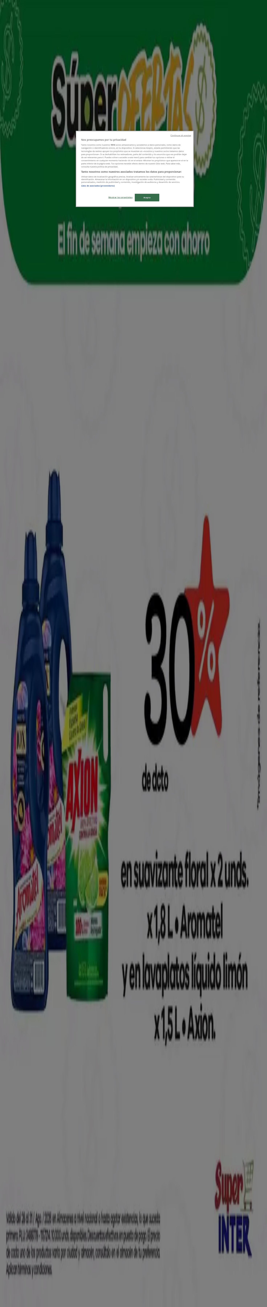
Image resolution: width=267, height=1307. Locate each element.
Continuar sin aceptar (181, 135)
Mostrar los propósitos (120, 197)
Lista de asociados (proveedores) (98, 185)
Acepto (147, 197)
